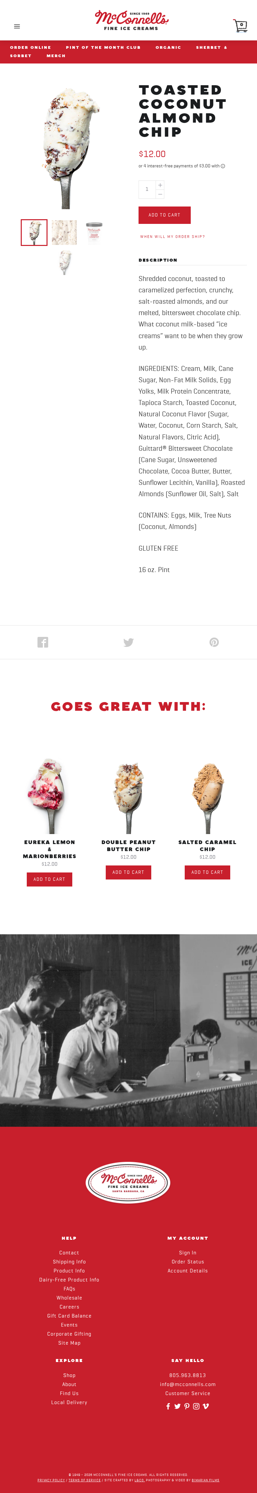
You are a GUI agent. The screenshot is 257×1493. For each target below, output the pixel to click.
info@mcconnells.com (188, 1384)
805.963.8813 (187, 1375)
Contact (69, 1253)
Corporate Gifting (69, 1334)
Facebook (169, 1408)
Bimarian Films (206, 1480)
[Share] (43, 642)
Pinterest (188, 1408)
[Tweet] (128, 642)
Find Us (69, 1393)
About (69, 1384)
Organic (168, 47)
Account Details (188, 1271)
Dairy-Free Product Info (69, 1280)
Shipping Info (69, 1262)
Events (69, 1325)
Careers (69, 1307)
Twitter (178, 1408)
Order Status (188, 1262)
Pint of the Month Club (103, 47)
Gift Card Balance (69, 1316)
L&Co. (140, 1480)
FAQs (69, 1289)
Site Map (69, 1343)
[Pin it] (214, 642)
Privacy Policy (51, 1480)
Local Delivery (69, 1402)
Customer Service (187, 1393)
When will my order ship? (172, 237)
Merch (56, 55)
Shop (69, 1375)
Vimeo (206, 1408)
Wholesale (69, 1298)
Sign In (187, 1253)
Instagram (197, 1408)
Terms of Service (85, 1480)
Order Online (30, 47)
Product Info (69, 1271)
